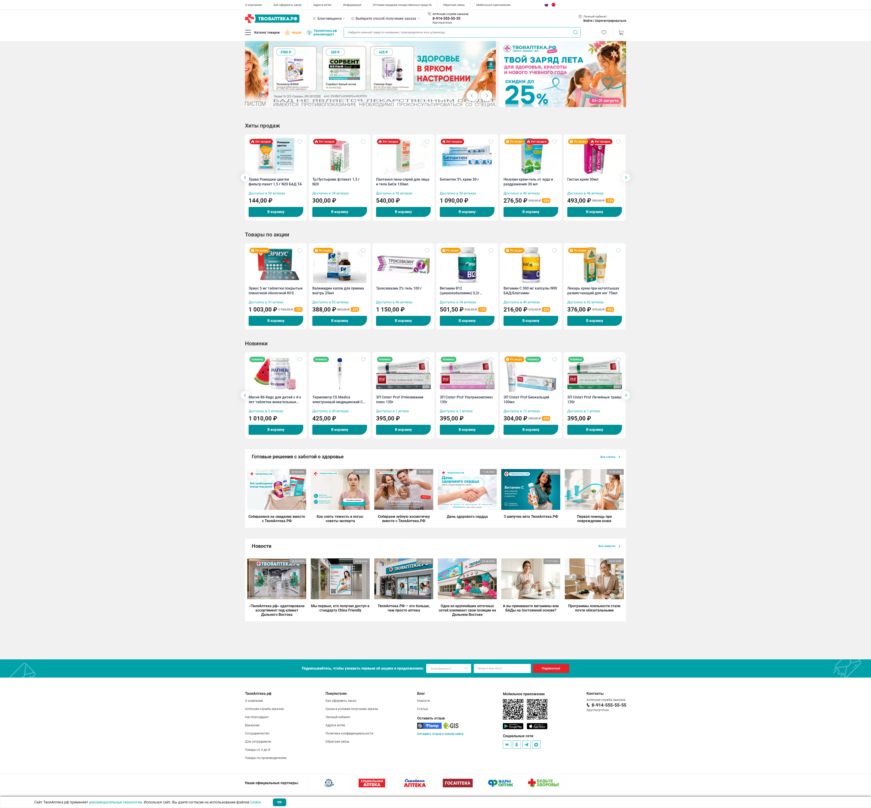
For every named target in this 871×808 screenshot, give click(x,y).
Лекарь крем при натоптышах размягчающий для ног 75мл (593, 290)
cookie (255, 802)
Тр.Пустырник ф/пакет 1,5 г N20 (336, 181)
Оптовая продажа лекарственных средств (402, 5)
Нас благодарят (257, 717)
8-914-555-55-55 (446, 18)
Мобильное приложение (493, 5)
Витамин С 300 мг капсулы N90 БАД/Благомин (530, 290)
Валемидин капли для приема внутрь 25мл (338, 290)
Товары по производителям (265, 758)
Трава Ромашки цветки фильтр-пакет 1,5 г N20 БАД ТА (275, 181)
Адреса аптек (322, 5)
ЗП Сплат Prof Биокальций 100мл (526, 399)
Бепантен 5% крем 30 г (459, 179)
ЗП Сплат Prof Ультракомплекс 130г (466, 399)
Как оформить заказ (288, 5)
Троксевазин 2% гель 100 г (399, 288)
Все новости (607, 546)
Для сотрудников (258, 741)
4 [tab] (365, 102)
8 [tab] (379, 102)
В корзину (275, 212)
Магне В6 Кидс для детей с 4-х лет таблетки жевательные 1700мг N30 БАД (275, 399)
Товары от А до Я (257, 750)
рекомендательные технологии (115, 802)
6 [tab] (372, 102)
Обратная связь (454, 5)
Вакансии (252, 725)
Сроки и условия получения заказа (351, 709)
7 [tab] (376, 102)
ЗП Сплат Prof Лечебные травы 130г (594, 399)
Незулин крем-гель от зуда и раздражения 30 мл (528, 181)
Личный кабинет (337, 717)
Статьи (422, 709)
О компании (253, 5)
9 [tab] (383, 102)
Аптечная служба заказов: (451, 14)
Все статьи (608, 457)
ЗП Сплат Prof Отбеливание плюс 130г (399, 399)
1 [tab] (354, 102)
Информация (352, 5)
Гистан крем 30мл (582, 179)
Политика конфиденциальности (349, 733)
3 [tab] (361, 102)
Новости (423, 700)
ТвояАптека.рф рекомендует (325, 32)
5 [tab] (368, 102)
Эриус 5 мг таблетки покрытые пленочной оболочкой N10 (276, 290)
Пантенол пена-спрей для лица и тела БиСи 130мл (402, 181)
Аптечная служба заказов (264, 709)
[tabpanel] (370, 74)
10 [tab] (387, 102)
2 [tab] (358, 102)
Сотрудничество (257, 733)
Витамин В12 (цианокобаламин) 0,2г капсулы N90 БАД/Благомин (464, 290)
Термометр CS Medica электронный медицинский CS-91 (339, 399)
